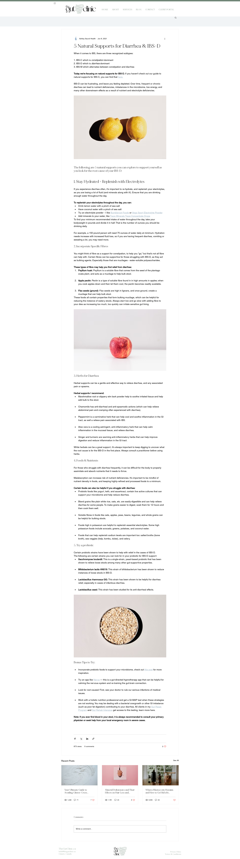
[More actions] (164, 38)
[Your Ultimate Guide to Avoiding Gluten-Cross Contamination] (79, 775)
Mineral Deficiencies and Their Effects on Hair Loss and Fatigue (120, 791)
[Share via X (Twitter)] (81, 739)
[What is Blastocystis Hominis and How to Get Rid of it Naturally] (160, 775)
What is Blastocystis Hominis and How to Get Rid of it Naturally (159, 791)
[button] (175, 17)
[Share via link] (93, 739)
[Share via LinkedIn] (87, 739)
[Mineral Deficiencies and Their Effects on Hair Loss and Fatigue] (120, 775)
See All (176, 760)
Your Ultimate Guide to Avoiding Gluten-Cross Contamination (75, 791)
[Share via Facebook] (75, 739)
